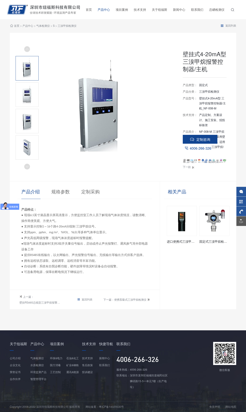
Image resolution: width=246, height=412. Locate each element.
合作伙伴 (15, 379)
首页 (89, 9)
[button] (27, 166)
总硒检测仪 (216, 9)
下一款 (187, 167)
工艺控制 (55, 372)
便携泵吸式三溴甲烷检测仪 (130, 299)
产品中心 (104, 9)
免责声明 (214, 407)
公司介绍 (15, 358)
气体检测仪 (43, 26)
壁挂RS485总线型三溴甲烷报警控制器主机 (40, 302)
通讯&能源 (72, 372)
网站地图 (230, 407)
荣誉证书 (15, 372)
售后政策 (87, 365)
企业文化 (15, 365)
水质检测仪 (37, 365)
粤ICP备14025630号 (111, 407)
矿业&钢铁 (72, 365)
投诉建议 (87, 372)
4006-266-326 (200, 148)
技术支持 (140, 9)
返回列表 (230, 26)
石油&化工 (72, 358)
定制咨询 (203, 139)
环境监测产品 (38, 372)
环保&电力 (56, 358)
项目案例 (122, 9)
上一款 (190, 162)
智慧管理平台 (38, 379)
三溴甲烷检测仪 (67, 26)
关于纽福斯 (159, 9)
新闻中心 (179, 9)
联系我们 (197, 9)
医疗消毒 (55, 365)
